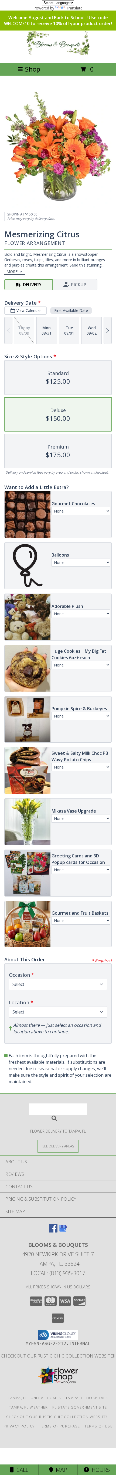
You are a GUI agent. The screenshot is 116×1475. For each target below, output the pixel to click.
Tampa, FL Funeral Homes (34, 1397)
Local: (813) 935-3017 (58, 1273)
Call (21, 1469)
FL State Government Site (79, 1407)
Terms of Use (98, 1426)
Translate (74, 8)
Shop (32, 69)
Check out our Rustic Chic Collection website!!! (58, 1356)
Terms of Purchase (59, 1426)
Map (60, 1469)
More (12, 271)
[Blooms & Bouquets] (58, 54)
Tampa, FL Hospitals (87, 1397)
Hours (99, 1469)
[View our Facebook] (53, 1231)
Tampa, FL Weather (28, 1407)
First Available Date (71, 310)
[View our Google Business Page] (63, 1231)
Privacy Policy (19, 1426)
